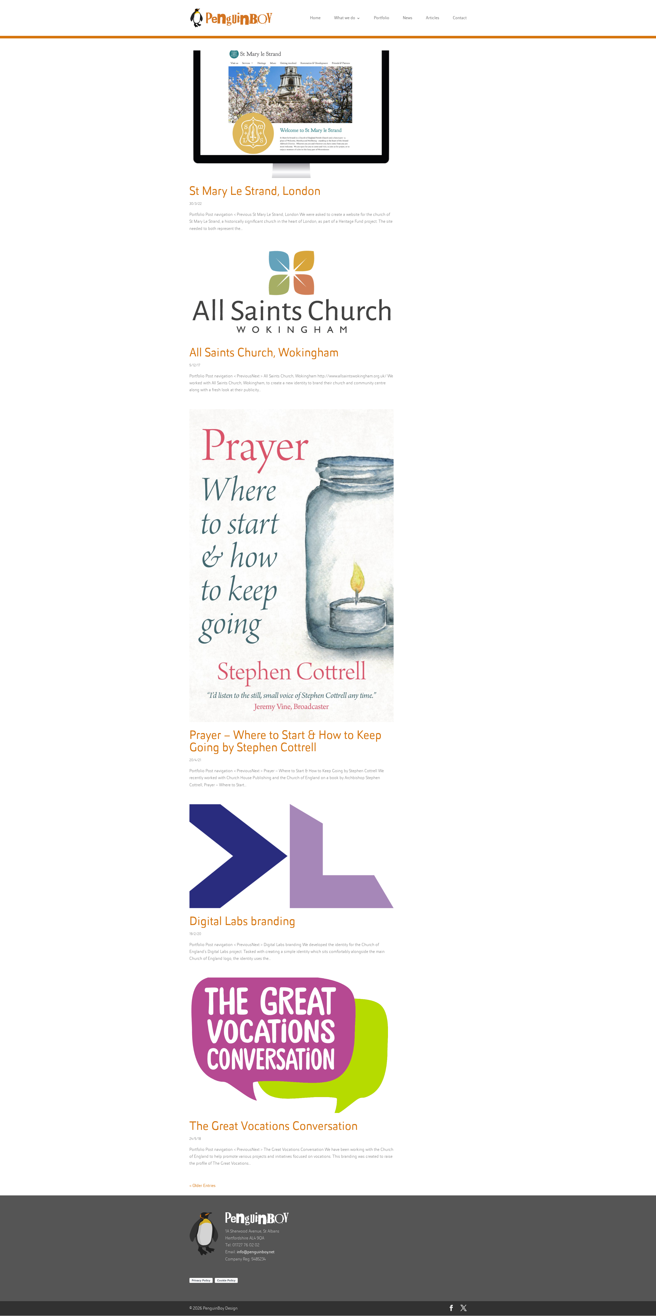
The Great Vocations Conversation (273, 1127)
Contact (460, 18)
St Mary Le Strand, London (255, 192)
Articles (432, 18)
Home (315, 18)
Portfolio (381, 18)
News (407, 18)
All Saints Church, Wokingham (264, 353)
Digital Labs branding (242, 922)
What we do (344, 18)
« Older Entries (202, 1186)
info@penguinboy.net (255, 1252)
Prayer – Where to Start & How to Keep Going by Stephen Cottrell (285, 742)
